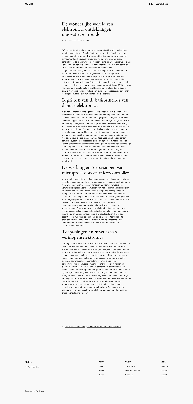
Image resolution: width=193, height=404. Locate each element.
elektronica (77, 53)
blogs (87, 40)
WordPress (40, 391)
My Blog (29, 3)
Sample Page (162, 4)
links (151, 4)
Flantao (79, 40)
